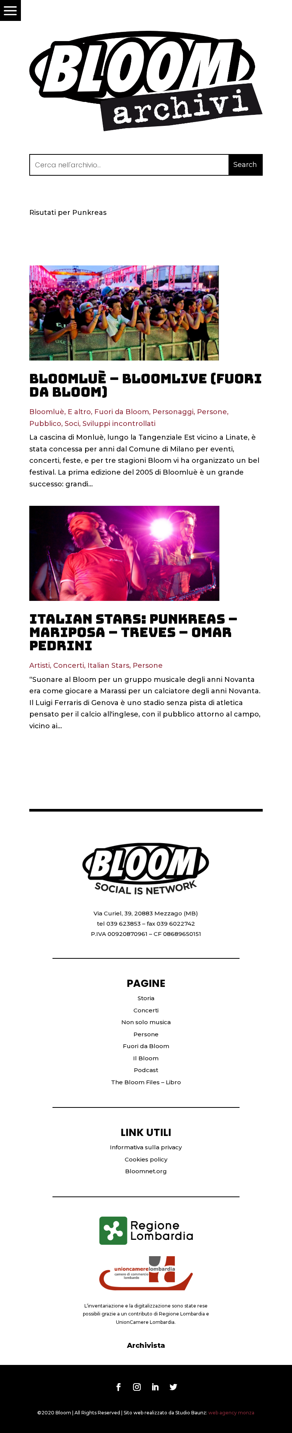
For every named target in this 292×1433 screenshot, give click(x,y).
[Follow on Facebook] (118, 1387)
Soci (72, 423)
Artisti (39, 665)
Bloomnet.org (146, 1171)
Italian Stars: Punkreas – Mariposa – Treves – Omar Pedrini (133, 632)
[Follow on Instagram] (136, 1387)
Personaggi (173, 412)
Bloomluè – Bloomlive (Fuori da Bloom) (145, 385)
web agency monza (231, 1413)
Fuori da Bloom (121, 412)
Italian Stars (108, 665)
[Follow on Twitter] (173, 1387)
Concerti (68, 665)
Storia (146, 998)
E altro (79, 412)
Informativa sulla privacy (146, 1147)
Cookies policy (146, 1159)
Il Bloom (146, 1058)
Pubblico (45, 423)
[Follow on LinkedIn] (155, 1387)
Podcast (146, 1070)
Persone (212, 412)
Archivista (146, 1345)
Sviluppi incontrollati (119, 423)
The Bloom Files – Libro (146, 1082)
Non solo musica (146, 1022)
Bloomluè (46, 412)
